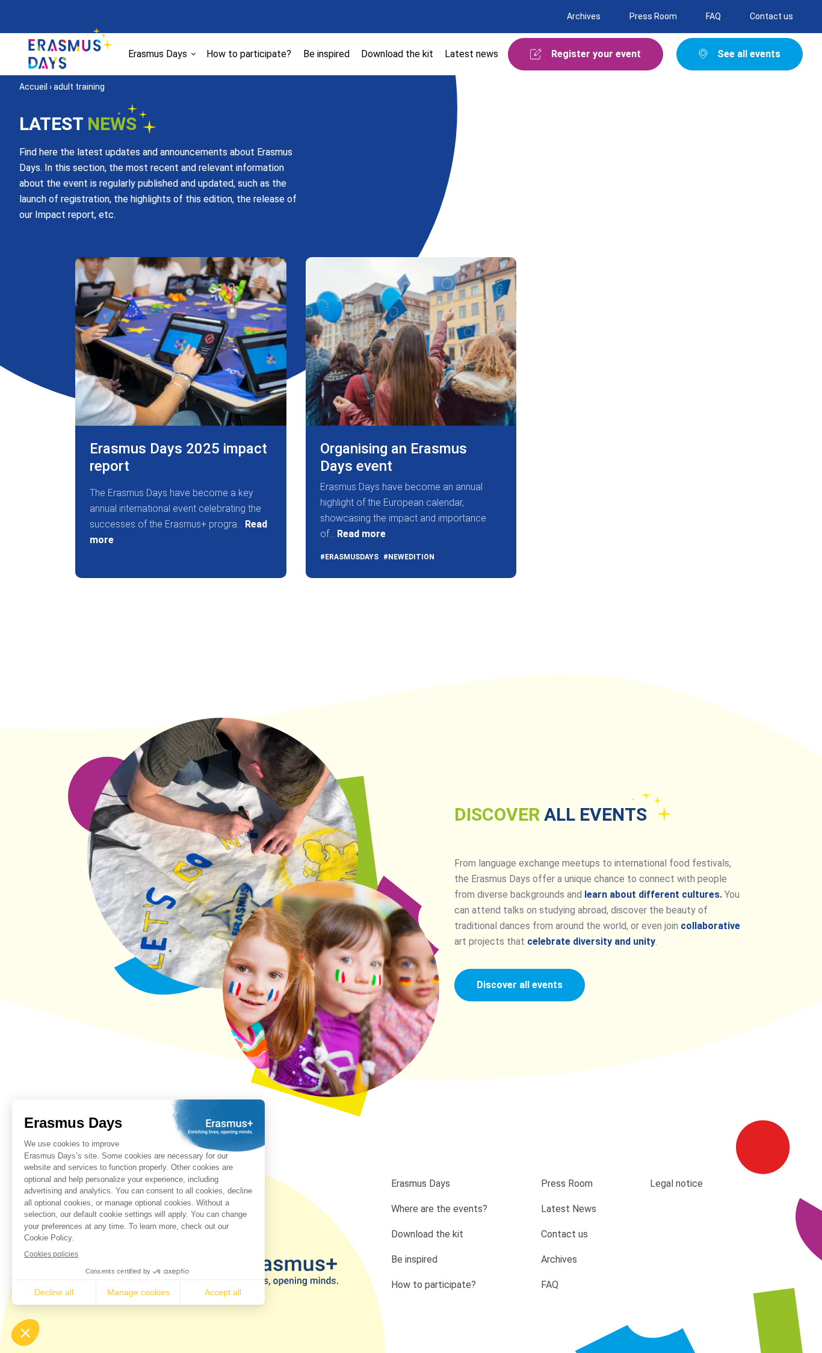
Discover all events (520, 985)
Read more (361, 534)
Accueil (33, 87)
